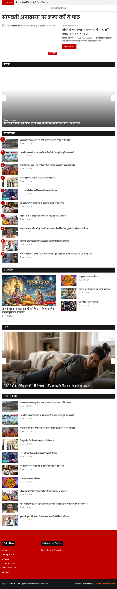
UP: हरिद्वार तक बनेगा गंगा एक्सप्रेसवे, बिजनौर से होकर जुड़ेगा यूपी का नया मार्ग (47, 152)
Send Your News (9, 567)
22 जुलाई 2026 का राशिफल (88, 302)
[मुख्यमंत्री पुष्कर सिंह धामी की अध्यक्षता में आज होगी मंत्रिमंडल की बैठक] (10, 245)
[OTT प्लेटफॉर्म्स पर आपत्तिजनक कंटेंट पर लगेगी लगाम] (10, 194)
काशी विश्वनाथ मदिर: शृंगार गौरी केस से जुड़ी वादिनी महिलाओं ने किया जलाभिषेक (47, 165)
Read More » (69, 46)
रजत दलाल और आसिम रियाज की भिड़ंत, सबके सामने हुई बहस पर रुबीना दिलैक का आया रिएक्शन (51, 123)
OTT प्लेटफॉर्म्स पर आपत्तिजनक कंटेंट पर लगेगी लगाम (38, 190)
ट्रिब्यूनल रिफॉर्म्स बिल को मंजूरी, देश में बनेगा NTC (32, 2)
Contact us (6, 572)
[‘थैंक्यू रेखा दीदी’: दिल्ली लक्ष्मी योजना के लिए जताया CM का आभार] (10, 220)
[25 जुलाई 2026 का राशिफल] (68, 280)
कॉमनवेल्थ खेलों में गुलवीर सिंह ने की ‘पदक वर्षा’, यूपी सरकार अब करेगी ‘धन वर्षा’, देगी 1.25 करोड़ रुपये (56, 254)
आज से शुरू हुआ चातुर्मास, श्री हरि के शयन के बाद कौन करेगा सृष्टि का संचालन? (28, 311)
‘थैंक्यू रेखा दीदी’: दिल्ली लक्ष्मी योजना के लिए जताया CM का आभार (43, 216)
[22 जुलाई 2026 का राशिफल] (68, 306)
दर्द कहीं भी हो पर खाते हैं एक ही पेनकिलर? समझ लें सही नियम (42, 203)
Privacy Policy (8, 554)
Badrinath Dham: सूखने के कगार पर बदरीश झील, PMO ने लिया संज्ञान (45, 140)
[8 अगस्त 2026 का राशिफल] (10, 482)
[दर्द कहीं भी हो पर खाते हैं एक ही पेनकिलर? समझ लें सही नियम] (10, 207)
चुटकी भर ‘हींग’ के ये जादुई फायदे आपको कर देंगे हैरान (30, 386)
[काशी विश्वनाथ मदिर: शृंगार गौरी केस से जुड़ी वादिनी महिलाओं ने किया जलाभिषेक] (10, 169)
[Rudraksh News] (58, 8)
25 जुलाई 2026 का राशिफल (88, 276)
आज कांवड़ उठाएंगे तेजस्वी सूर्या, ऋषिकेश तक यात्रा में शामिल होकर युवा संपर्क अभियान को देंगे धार (54, 228)
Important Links (8, 563)
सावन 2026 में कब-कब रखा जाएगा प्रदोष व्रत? (95, 289)
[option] (58, 98)
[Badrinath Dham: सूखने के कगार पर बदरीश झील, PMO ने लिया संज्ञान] (10, 144)
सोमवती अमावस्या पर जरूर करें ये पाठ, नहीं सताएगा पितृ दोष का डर (85, 32)
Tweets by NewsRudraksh (51, 550)
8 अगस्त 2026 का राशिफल (30, 478)
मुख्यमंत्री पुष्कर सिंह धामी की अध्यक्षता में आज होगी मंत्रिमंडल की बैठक (44, 241)
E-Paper (5, 559)
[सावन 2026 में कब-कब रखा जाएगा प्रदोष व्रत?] (68, 293)
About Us (6, 550)
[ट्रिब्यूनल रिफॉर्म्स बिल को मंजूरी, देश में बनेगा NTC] (10, 182)
